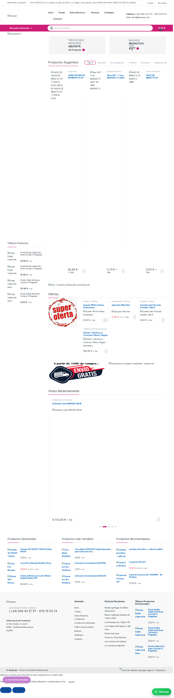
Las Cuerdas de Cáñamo (115, 641)
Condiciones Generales (84, 623)
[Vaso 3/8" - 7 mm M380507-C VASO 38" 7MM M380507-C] (97, 172)
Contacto (57, 19)
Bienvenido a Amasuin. (16, 2)
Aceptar (5, 690)
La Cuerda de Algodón (115, 645)
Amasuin (13, 670)
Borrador (102, 62)
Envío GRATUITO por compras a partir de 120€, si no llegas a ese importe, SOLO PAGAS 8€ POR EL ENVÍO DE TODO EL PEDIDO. (83, 2)
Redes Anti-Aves (112, 633)
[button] (100, 526)
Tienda (150, 3)
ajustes (72, 682)
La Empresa (79, 619)
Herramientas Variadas (61, 400)
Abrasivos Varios (162, 62)
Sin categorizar (117, 62)
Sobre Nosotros (77, 12)
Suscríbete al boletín (18, 680)
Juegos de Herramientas (73, 72)
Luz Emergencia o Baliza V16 (117, 622)
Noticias (95, 12)
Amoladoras (96, 329)
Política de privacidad (83, 627)
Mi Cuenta (162, 3)
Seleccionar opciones (102, 320)
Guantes (86, 301)
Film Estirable (117, 301)
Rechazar (19, 690)
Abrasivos (145, 62)
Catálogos (109, 12)
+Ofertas (132, 62)
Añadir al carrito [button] (83, 271)
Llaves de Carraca (114, 71)
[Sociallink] (7, 636)
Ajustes (31, 690)
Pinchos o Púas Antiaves (115, 637)
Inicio (50, 12)
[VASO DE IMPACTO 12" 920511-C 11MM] (136, 172)
